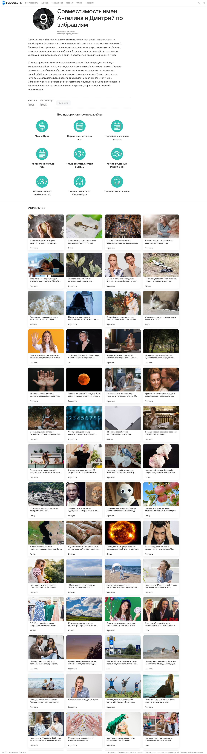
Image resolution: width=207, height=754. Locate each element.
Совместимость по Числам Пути (79, 193)
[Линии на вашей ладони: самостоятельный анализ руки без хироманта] (46, 385)
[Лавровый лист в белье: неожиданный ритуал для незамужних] (84, 271)
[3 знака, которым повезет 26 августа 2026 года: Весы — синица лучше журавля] (123, 347)
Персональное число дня (79, 137)
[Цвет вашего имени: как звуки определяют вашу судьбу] (123, 730)
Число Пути (42, 136)
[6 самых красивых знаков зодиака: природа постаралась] (161, 424)
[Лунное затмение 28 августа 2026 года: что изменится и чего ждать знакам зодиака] (84, 385)
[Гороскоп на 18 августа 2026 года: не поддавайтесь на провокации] (46, 730)
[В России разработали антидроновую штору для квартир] (123, 424)
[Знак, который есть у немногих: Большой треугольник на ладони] (46, 347)
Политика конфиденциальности (192, 752)
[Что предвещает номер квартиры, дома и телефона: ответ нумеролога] (84, 424)
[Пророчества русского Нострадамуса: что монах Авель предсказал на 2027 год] (84, 309)
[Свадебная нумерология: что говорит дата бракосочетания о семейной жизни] (123, 309)
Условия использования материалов (130, 752)
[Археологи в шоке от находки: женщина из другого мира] (84, 232)
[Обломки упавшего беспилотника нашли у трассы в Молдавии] (161, 271)
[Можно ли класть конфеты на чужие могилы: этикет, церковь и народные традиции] (161, 347)
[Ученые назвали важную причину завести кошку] (161, 309)
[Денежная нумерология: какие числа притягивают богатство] (123, 615)
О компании (13, 752)
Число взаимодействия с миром (79, 165)
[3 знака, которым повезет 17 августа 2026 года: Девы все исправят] (123, 692)
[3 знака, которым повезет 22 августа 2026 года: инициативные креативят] (46, 462)
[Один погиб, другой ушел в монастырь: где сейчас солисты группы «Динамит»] (161, 615)
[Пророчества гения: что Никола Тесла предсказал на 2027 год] (123, 500)
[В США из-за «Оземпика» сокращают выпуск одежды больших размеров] (46, 615)
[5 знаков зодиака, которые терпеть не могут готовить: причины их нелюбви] (46, 232)
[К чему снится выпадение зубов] (84, 692)
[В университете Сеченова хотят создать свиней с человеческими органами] (84, 538)
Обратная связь (150, 752)
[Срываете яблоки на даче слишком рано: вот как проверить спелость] (161, 500)
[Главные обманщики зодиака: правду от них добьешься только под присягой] (123, 271)
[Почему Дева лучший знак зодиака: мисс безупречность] (46, 653)
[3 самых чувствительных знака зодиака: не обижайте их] (161, 232)
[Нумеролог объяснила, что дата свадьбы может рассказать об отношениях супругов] (161, 385)
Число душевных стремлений (117, 165)
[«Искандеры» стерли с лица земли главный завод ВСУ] (84, 577)
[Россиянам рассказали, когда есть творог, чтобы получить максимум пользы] (46, 309)
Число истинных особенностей (42, 193)
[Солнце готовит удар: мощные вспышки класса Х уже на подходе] (123, 538)
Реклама (23, 752)
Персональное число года (42, 165)
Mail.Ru (4, 752)
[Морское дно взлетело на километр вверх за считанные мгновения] (84, 615)
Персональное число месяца (117, 137)
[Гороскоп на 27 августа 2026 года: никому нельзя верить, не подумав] (161, 577)
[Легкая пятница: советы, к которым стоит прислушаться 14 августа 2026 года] (123, 577)
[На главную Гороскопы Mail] (13, 3)
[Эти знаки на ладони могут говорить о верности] (84, 730)
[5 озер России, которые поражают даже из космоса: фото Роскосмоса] (46, 538)
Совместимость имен (117, 191)
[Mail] (3, 3)
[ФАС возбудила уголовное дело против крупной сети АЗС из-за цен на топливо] (123, 653)
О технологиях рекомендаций (168, 752)
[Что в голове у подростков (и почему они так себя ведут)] (161, 730)
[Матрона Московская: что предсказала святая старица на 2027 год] (123, 232)
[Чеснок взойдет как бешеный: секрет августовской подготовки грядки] (161, 462)
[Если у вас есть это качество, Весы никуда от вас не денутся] (46, 692)
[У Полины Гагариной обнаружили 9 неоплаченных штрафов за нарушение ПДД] (84, 347)
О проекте (111, 752)
